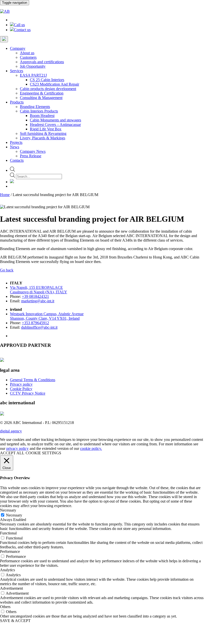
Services (16, 71)
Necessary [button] (8, 510)
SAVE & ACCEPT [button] (15, 621)
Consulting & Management (41, 98)
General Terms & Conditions (32, 380)
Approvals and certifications (42, 62)
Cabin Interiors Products (39, 111)
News (14, 147)
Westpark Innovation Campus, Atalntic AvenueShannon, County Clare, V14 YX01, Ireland (47, 316)
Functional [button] (8, 533)
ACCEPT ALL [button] (12, 453)
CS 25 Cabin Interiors (47, 80)
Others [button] (5, 607)
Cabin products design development (48, 89)
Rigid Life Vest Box (45, 129)
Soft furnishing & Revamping (43, 133)
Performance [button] (10, 551)
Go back (6, 270)
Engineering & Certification (41, 93)
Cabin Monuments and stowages (55, 120)
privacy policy (17, 448)
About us (27, 53)
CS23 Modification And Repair (54, 84)
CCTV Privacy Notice (27, 393)
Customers (28, 57)
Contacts (17, 160)
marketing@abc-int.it (37, 301)
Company (17, 48)
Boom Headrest (42, 115)
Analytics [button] (7, 570)
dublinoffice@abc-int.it (39, 327)
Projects (16, 142)
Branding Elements (35, 106)
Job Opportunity (33, 66)
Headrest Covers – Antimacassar (55, 124)
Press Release (30, 156)
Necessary (14, 515)
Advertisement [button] (11, 588)
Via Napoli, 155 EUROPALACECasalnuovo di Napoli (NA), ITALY (38, 289)
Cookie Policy (21, 389)
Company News (33, 151)
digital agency (11, 431)
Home (5, 195)
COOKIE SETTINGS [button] (43, 453)
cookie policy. (91, 448)
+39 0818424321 (35, 296)
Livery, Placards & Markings (42, 138)
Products (17, 102)
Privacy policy (21, 384)
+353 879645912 (35, 323)
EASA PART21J (33, 75)
